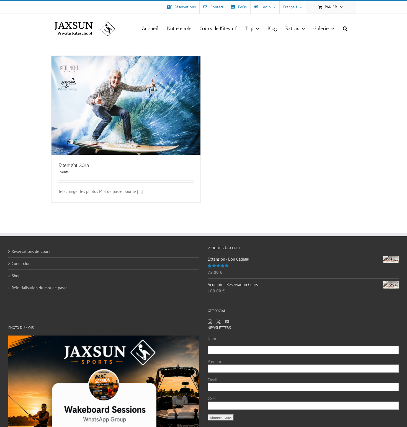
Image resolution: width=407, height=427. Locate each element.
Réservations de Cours (31, 251)
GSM (212, 398)
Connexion (21, 263)
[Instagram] (210, 321)
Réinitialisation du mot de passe (40, 287)
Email (212, 380)
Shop (16, 275)
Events (63, 172)
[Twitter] (218, 321)
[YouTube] (227, 321)
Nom (212, 338)
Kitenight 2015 (73, 165)
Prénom (214, 361)
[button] (345, 28)
